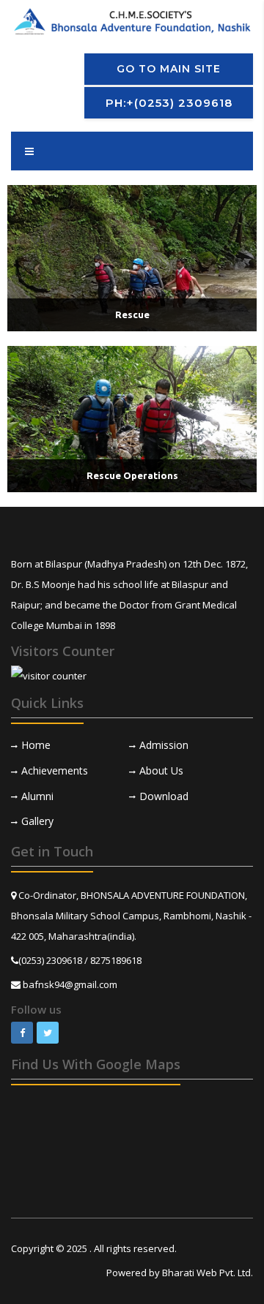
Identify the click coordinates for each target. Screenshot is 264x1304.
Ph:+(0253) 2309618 (169, 103)
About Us (161, 770)
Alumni (37, 796)
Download (163, 796)
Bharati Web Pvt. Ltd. (207, 1272)
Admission (163, 745)
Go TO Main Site (169, 68)
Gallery (37, 821)
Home (36, 745)
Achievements (54, 770)
